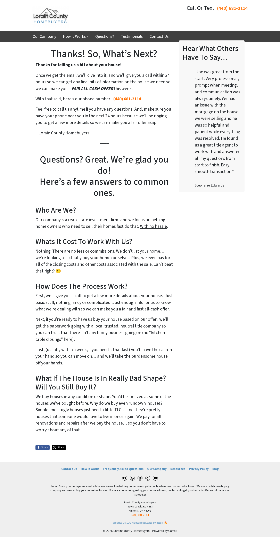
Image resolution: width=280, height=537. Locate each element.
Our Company (44, 36)
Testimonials (132, 36)
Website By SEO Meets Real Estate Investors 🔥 (140, 523)
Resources (177, 469)
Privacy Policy (199, 469)
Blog (215, 469)
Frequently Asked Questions (123, 469)
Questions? (104, 36)
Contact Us (158, 36)
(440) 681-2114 (232, 8)
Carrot (172, 531)
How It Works (74, 36)
